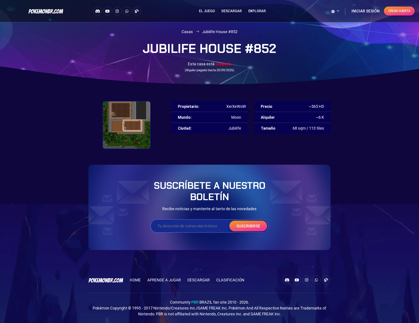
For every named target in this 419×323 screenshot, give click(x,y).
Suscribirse (248, 226)
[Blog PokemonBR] (136, 11)
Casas (187, 31)
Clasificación (230, 280)
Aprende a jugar (164, 280)
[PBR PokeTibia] (45, 11)
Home (135, 280)
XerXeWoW (236, 106)
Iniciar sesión (366, 11)
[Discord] (97, 11)
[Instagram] (117, 11)
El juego (207, 11)
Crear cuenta (399, 11)
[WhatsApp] (127, 11)
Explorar (257, 11)
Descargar (232, 11)
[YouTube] (107, 11)
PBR (195, 302)
